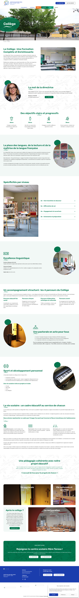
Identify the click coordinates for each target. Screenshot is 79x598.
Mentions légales (46, 596)
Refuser (72, 594)
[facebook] (23, 579)
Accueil (4, 41)
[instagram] (25, 579)
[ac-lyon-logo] (39, 585)
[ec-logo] (10, 587)
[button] (58, 200)
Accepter (53, 594)
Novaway (41, 596)
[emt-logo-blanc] (6, 568)
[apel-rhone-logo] (24, 586)
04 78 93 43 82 (25, 576)
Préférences (63, 594)
